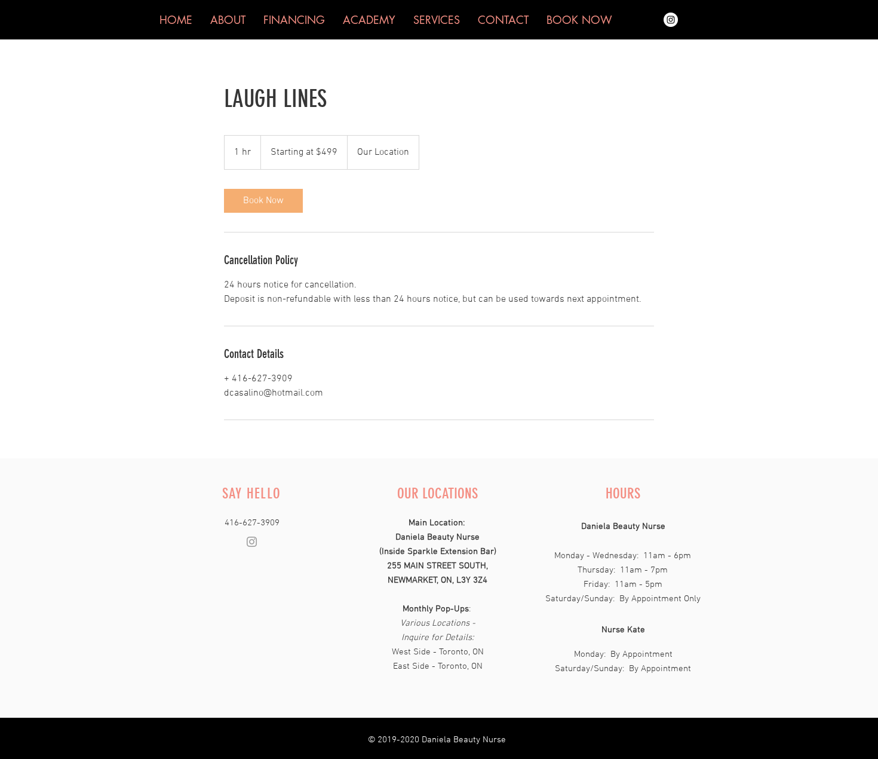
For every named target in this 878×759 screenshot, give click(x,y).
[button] (579, 19)
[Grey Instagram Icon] (252, 542)
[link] (263, 201)
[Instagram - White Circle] (671, 20)
